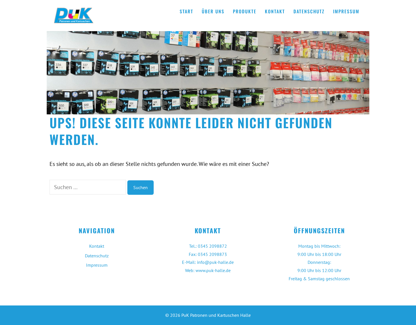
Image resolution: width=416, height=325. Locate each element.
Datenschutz (309, 11)
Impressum (346, 11)
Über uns (213, 11)
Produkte (244, 11)
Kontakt (275, 11)
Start (186, 11)
